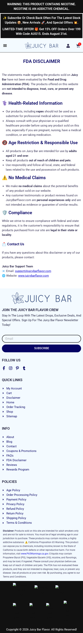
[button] (5, 45)
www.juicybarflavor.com (33, 275)
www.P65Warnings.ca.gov (34, 553)
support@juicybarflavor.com (33, 271)
